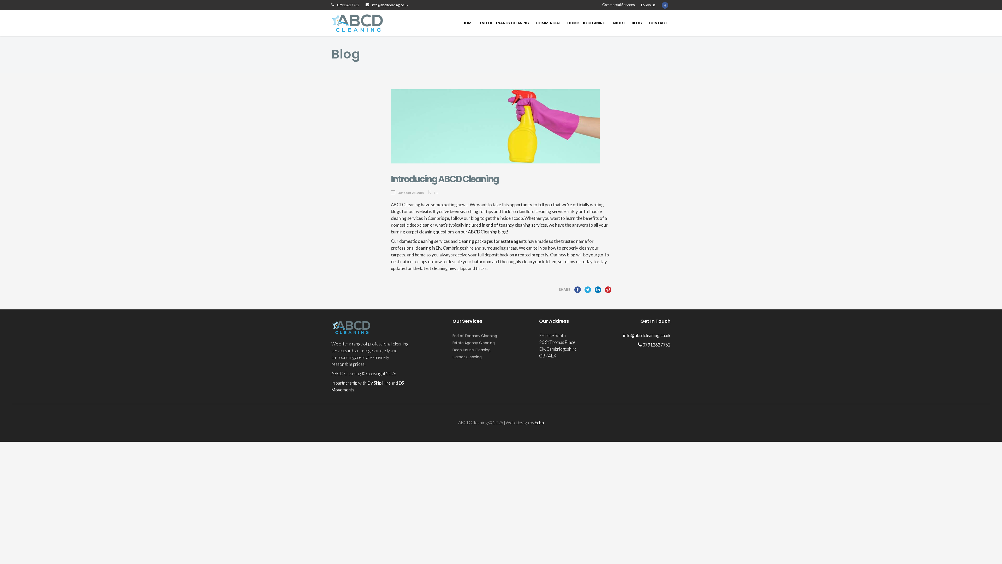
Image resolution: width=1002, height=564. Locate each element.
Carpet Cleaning (467, 357)
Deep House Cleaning (471, 349)
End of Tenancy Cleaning (474, 335)
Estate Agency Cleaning (473, 342)
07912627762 (348, 5)
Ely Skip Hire (379, 383)
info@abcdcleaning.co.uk (390, 5)
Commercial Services (618, 4)
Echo (539, 422)
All (435, 193)
